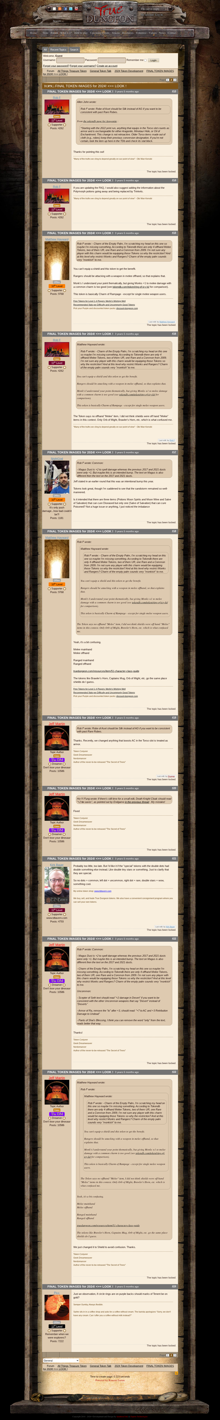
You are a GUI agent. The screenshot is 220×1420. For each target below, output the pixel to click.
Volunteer (141, 33)
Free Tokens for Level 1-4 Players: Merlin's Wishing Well (99, 301)
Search (74, 49)
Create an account (107, 65)
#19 (174, 717)
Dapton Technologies (139, 1416)
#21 (174, 858)
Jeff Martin (57, 724)
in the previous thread (137, 801)
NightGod (57, 458)
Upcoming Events (99, 33)
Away (57, 116)
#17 (174, 452)
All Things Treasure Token (72, 70)
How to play (81, 33)
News (162, 33)
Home (33, 33)
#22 (174, 938)
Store (45, 33)
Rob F (57, 97)
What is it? (66, 33)
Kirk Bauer (57, 865)
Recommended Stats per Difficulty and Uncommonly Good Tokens (104, 305)
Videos (153, 33)
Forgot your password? (56, 65)
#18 (174, 531)
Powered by (101, 1380)
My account (147, 14)
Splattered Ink (122, 1416)
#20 (174, 788)
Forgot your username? (83, 65)
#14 (174, 180)
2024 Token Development (129, 70)
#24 (174, 1286)
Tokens (116, 33)
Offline (57, 282)
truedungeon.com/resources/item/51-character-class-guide (106, 671)
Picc (57, 1292)
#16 (174, 333)
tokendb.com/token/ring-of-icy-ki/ (131, 286)
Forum (54, 33)
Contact (172, 33)
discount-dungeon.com (127, 308)
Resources (127, 33)
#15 (174, 233)
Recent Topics (58, 49)
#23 (174, 1072)
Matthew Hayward (56, 239)
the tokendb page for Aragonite (100, 121)
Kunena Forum (117, 1380)
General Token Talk (100, 70)
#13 (174, 91)
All (45, 49)
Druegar (171, 776)
